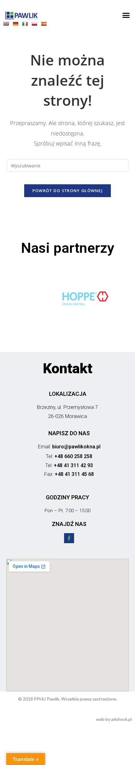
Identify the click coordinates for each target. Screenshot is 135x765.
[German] (17, 25)
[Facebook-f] (69, 538)
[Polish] (35, 25)
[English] (7, 25)
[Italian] (26, 25)
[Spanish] (45, 25)
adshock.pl (121, 719)
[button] (126, 15)
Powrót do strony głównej (67, 190)
